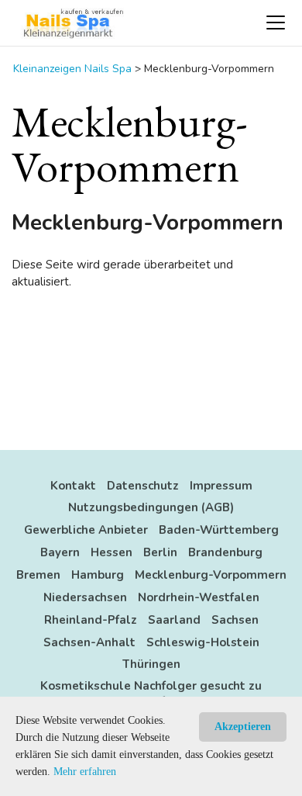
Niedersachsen (85, 597)
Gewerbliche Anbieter (86, 530)
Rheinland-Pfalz (90, 620)
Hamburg (97, 575)
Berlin (160, 552)
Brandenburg (225, 552)
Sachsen (235, 620)
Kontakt (73, 485)
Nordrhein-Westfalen (198, 597)
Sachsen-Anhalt (89, 642)
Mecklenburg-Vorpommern (211, 575)
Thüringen (151, 664)
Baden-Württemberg (219, 530)
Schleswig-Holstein (202, 642)
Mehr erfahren (84, 771)
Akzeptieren (242, 726)
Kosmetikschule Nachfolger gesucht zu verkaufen (151, 693)
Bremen (38, 575)
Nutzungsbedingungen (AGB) (151, 507)
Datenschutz (143, 485)
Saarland (174, 620)
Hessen (111, 552)
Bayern (60, 552)
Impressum (221, 485)
